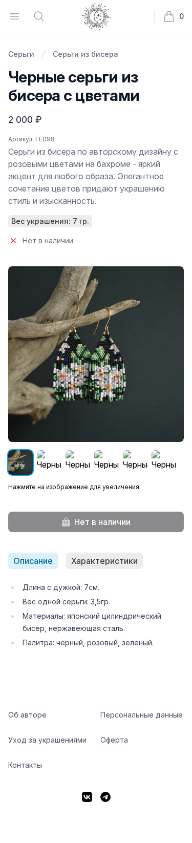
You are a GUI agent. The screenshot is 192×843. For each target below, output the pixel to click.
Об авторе (27, 714)
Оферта (114, 739)
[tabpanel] (96, 615)
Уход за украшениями (47, 739)
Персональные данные (141, 714)
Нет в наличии (102, 522)
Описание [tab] (33, 561)
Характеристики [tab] (104, 561)
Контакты (25, 765)
